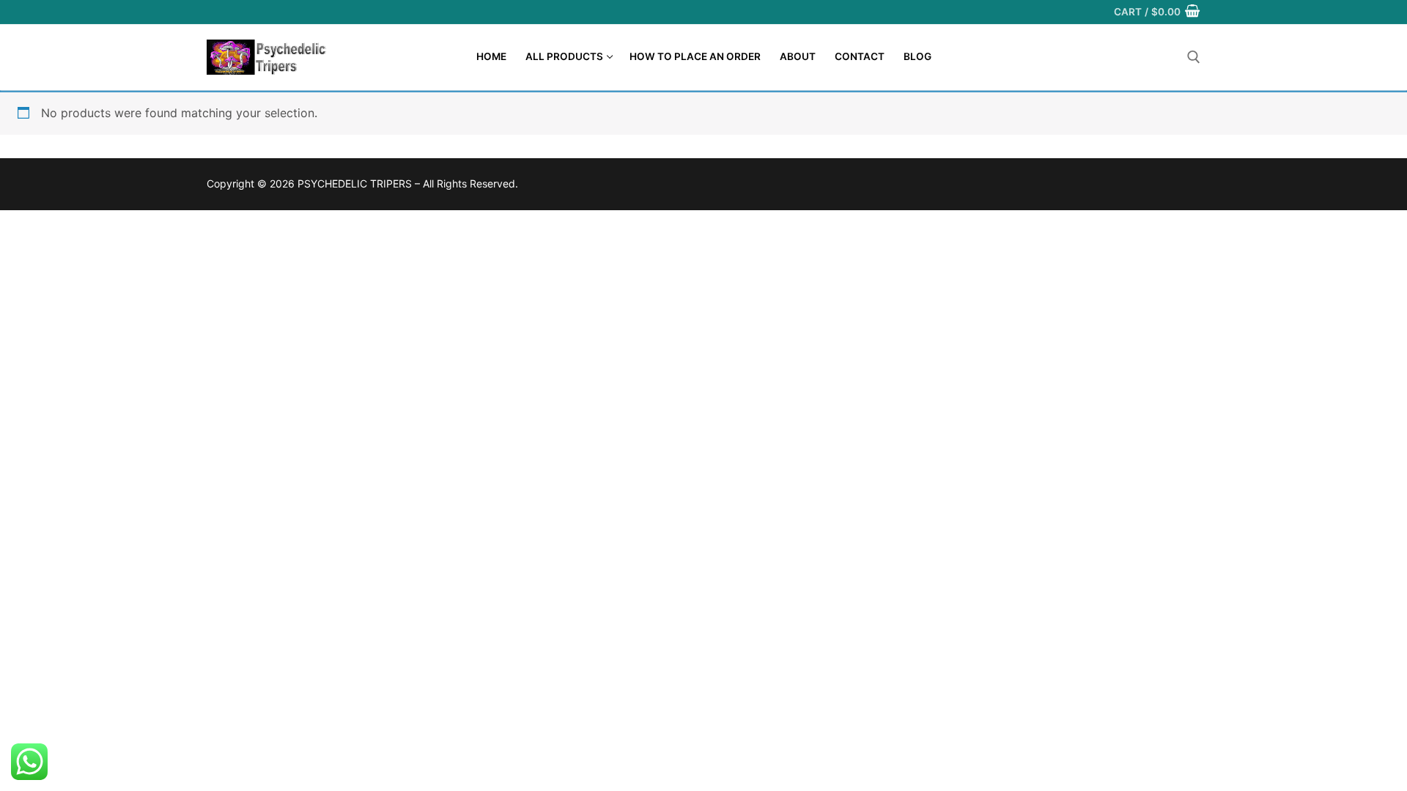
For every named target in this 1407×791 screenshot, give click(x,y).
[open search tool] (1193, 57)
